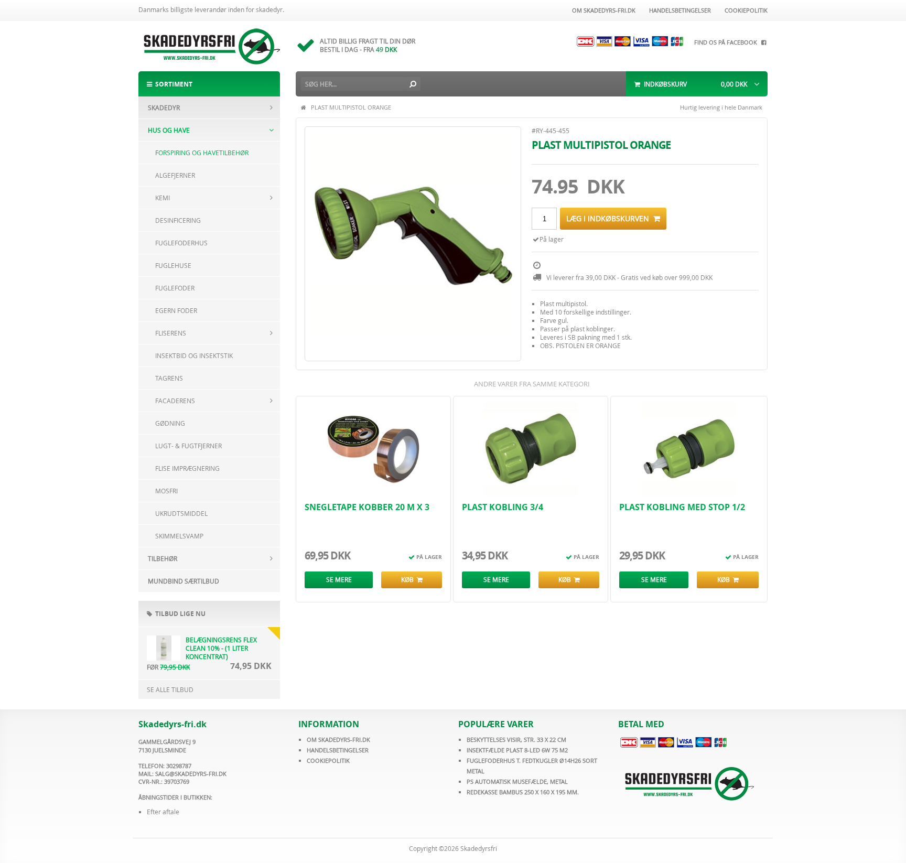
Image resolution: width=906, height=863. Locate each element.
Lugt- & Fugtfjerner (188, 445)
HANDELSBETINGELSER (338, 750)
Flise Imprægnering (187, 468)
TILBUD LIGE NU (179, 613)
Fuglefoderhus (181, 243)
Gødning (170, 423)
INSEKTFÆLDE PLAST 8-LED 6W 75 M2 (517, 750)
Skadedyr (164, 107)
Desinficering (178, 220)
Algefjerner (175, 175)
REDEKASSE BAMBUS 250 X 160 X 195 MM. (523, 792)
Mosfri (166, 491)
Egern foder (176, 310)
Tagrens (169, 378)
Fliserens (170, 333)
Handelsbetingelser (678, 10)
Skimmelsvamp (179, 536)
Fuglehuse (173, 265)
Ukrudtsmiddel (181, 513)
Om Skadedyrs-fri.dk (602, 10)
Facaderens (175, 400)
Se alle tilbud (170, 689)
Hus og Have (169, 130)
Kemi (162, 197)
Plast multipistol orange (351, 107)
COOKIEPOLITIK (328, 760)
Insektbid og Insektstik (194, 355)
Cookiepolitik (744, 10)
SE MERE (339, 579)
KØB (409, 579)
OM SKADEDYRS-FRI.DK (338, 739)
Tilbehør (162, 558)
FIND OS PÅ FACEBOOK (727, 42)
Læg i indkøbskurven (609, 218)
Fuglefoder (175, 288)
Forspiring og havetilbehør (202, 152)
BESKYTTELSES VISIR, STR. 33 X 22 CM (516, 739)
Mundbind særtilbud (183, 581)
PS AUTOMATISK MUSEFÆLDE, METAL (517, 781)
